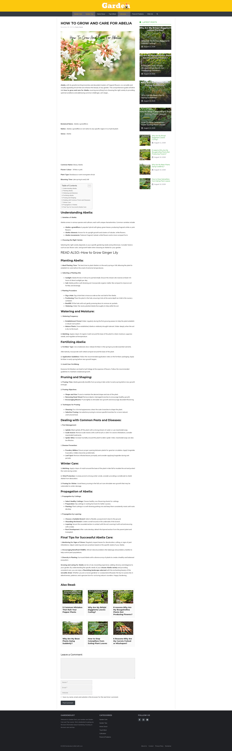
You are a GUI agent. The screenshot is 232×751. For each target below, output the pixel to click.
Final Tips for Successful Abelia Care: (75, 207)
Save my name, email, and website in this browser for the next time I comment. (90, 697)
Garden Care (78, 14)
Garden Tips (89, 14)
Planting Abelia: (68, 191)
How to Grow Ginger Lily (99, 252)
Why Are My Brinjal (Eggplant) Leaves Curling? (97, 609)
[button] (157, 14)
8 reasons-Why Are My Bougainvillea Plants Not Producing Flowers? (152, 68)
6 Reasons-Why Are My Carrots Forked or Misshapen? (122, 641)
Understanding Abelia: (70, 188)
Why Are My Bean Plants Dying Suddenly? (71, 641)
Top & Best (112, 14)
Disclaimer (168, 746)
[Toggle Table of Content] (88, 185)
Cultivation (123, 14)
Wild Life (150, 14)
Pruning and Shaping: (69, 198)
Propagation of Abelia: (70, 205)
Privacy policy (159, 746)
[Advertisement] (98, 109)
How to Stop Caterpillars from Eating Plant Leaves (97, 641)
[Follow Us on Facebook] (139, 719)
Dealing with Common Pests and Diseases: (76, 200)
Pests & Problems (138, 14)
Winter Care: (67, 202)
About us (144, 746)
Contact (151, 746)
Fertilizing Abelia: (68, 195)
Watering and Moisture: (70, 193)
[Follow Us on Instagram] (143, 719)
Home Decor (101, 14)
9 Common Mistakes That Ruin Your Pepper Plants (72, 609)
